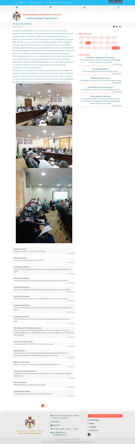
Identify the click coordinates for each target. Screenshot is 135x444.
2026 (82, 37)
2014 (82, 48)
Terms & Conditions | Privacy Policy (105, 416)
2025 (88, 37)
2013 (88, 48)
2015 (114, 43)
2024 (95, 37)
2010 (108, 48)
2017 (101, 43)
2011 (101, 48)
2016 (108, 43)
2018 (95, 43)
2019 (88, 43)
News (91, 423)
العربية (119, 2)
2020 (82, 43)
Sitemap (92, 427)
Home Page (94, 420)
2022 (108, 37)
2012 (95, 48)
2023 (101, 37)
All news (115, 48)
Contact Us (93, 430)
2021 (114, 37)
